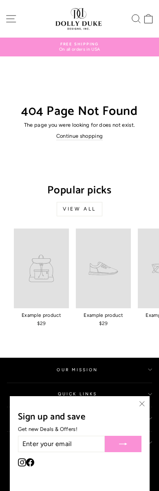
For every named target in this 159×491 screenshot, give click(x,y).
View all (79, 209)
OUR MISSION (77, 369)
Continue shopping (79, 136)
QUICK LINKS (77, 394)
